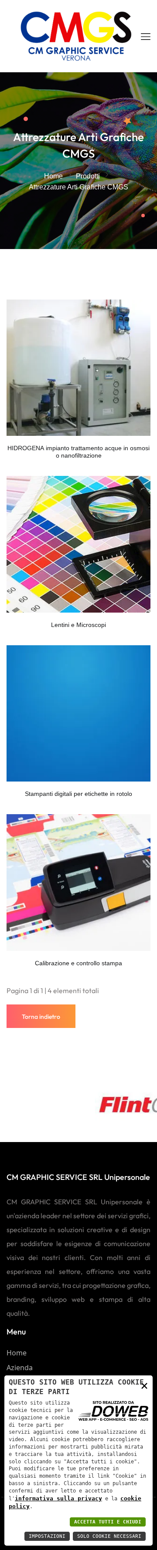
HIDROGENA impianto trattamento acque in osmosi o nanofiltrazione (78, 452)
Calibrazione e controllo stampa (78, 963)
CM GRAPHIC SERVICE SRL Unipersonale (78, 1177)
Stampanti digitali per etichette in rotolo (78, 793)
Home (53, 176)
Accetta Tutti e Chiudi (107, 1522)
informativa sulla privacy (58, 1498)
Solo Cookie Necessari (109, 1536)
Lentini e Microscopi (78, 624)
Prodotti (88, 176)
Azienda (20, 1367)
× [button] (144, 1385)
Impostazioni (47, 1536)
